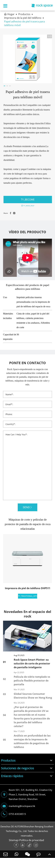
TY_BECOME (28, 199)
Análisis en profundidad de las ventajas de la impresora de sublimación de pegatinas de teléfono (32, 741)
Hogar (11, 14)
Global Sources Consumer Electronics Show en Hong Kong (33, 695)
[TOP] (49, 854)
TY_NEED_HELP (28, 206)
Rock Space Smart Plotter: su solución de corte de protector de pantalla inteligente (32, 663)
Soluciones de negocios (17, 768)
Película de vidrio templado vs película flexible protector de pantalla (32, 680)
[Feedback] (38, 854)
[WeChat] (27, 854)
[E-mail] (5, 854)
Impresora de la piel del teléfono (22, 18)
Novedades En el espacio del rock (27, 613)
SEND (26, 507)
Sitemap (13, 840)
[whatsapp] (16, 854)
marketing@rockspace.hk (22, 806)
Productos (24, 14)
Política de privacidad (31, 840)
